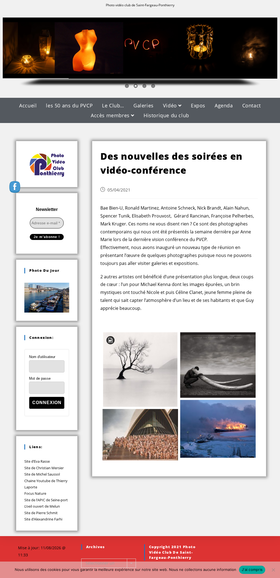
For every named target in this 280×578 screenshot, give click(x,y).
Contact (251, 105)
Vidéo (171, 105)
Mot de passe (40, 378)
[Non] (273, 570)
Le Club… (113, 105)
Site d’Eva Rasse (37, 461)
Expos (198, 105)
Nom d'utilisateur (42, 357)
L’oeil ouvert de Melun (42, 506)
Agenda (224, 105)
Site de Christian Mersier (44, 467)
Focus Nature (35, 493)
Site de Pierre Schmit (41, 512)
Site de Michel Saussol (42, 474)
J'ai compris (252, 569)
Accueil (28, 105)
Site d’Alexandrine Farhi (43, 519)
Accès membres (111, 115)
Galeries (143, 105)
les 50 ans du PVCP (69, 105)
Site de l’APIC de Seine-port (46, 499)
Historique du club (166, 115)
